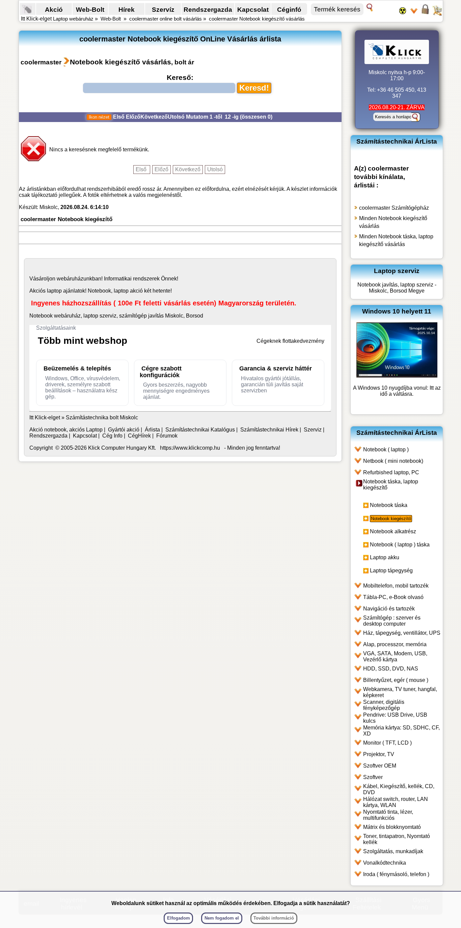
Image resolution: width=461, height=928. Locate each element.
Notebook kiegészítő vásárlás (120, 62)
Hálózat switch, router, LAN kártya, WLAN (395, 802)
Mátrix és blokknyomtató (392, 827)
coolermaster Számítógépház (394, 208)
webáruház (70, 278)
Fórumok (167, 436)
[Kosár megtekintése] (437, 13)
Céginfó (289, 9)
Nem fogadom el (222, 918)
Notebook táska (388, 505)
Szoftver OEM (379, 766)
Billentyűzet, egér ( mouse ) (395, 680)
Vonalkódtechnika (384, 863)
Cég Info (112, 436)
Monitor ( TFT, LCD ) (387, 743)
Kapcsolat (253, 9)
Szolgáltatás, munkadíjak (393, 851)
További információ (273, 918)
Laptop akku (384, 557)
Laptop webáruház (73, 19)
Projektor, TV (378, 754)
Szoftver (373, 777)
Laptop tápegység (391, 570)
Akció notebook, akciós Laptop (66, 429)
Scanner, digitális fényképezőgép (383, 705)
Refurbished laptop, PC (391, 472)
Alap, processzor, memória (395, 644)
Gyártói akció (123, 429)
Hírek (126, 9)
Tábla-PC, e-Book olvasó (393, 597)
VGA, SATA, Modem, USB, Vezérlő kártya (395, 656)
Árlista (152, 429)
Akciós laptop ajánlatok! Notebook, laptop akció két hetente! (100, 291)
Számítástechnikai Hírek (269, 429)
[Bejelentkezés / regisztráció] (425, 13)
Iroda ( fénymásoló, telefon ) (396, 874)
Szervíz (163, 9)
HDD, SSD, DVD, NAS (390, 668)
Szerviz (313, 429)
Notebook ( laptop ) (386, 449)
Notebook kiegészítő (391, 518)
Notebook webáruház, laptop (63, 316)
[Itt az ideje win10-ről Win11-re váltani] (396, 376)
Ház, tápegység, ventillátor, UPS (401, 633)
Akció (54, 9)
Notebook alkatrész (393, 531)
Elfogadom (178, 918)
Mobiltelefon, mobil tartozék (396, 586)
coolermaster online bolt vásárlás (165, 19)
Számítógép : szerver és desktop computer (392, 621)
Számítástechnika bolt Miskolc (102, 417)
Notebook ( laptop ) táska (400, 544)
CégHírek (139, 436)
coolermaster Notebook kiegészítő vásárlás (257, 19)
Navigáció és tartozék (389, 608)
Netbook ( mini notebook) (393, 461)
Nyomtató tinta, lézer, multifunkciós (388, 815)
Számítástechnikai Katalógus (200, 429)
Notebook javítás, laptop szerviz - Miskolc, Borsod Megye (396, 288)
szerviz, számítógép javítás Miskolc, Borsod (151, 316)
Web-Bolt (90, 9)
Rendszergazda (208, 9)
